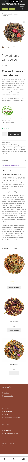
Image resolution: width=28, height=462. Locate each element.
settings (22, 6)
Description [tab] (5, 160)
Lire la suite (14, 373)
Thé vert (15, 14)
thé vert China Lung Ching (14, 149)
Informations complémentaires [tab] (10, 165)
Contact (6, 414)
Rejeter (12, 9)
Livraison (6, 393)
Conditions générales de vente (12, 417)
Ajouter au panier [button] (14, 287)
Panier (22, 458)
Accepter (5, 9)
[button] (24, 22)
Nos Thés (10, 14)
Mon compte (7, 430)
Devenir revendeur (8, 396)
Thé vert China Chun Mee (10, 147)
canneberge (10, 146)
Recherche (14, 459)
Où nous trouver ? (8, 411)
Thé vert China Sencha (15, 151)
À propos (6, 408)
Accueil (5, 14)
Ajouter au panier (14, 134)
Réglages (19, 9)
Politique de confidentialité (11, 433)
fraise (15, 146)
